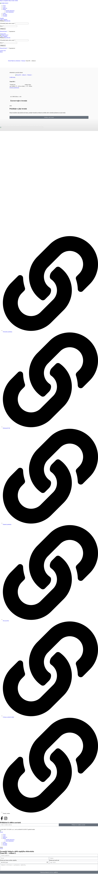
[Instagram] (5, 818)
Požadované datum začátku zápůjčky (8, 860)
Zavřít (1, 832)
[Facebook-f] (2, 818)
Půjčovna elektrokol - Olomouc (18, 60)
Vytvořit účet (7, 21)
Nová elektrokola (10, 12)
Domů (9, 60)
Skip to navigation (4, 0)
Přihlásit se (3, 28)
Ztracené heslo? (3, 31)
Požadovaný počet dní (54, 860)
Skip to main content (13, 0)
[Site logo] (4, 3)
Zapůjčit (2, 18)
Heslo (2, 26)
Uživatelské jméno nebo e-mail (7, 23)
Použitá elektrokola (10, 10)
